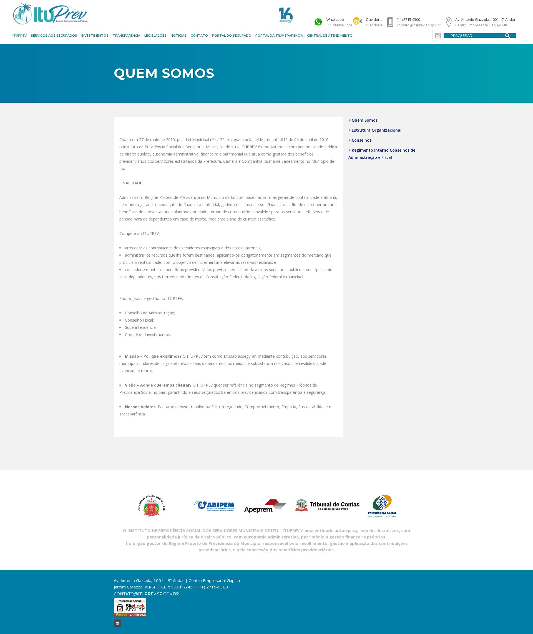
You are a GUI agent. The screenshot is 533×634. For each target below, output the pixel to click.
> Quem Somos (363, 120)
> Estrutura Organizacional (374, 130)
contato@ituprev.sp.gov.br (146, 594)
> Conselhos (359, 140)
